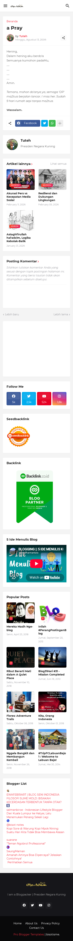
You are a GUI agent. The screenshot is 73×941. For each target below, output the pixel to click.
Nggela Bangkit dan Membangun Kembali (20, 757)
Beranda (12, 21)
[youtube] (40, 905)
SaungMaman (16, 851)
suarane (12, 840)
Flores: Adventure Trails (19, 717)
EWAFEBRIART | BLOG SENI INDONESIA (33, 794)
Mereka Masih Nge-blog (20, 628)
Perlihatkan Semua (19, 862)
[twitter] (32, 905)
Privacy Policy (50, 923)
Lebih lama (61, 314)
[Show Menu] (5, 6)
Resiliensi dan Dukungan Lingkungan (47, 197)
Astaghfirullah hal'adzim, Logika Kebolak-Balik (19, 238)
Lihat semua (58, 163)
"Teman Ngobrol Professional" (26, 843)
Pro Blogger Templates (28, 934)
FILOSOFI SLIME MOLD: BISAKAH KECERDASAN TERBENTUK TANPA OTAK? (34, 800)
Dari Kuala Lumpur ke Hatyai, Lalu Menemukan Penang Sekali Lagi (29, 815)
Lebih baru (12, 314)
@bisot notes (15, 825)
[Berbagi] (63, 38)
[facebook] (24, 905)
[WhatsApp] (52, 123)
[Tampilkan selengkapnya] (60, 123)
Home (17, 923)
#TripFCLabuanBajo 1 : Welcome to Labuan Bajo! (52, 757)
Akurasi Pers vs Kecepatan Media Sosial (19, 197)
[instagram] (49, 905)
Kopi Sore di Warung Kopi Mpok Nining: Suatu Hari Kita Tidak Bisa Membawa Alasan (35, 830)
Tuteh (26, 140)
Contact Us (36, 928)
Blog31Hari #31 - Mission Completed (51, 672)
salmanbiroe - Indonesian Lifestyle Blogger (35, 810)
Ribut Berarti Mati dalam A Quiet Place (19, 674)
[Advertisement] (35, 348)
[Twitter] (44, 123)
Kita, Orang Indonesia (46, 717)
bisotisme (52, 934)
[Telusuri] (68, 6)
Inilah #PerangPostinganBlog (52, 630)
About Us (31, 923)
